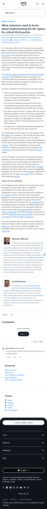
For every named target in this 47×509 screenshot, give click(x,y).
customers (31, 171)
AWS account (6, 226)
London (6, 290)
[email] (28, 488)
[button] (11, 13)
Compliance (36, 286)
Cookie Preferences (25, 499)
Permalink (5, 40)
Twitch (9, 408)
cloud (10, 250)
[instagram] (14, 488)
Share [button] (26, 40)
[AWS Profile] (43, 4)
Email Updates (12, 410)
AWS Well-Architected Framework (21, 214)
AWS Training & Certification (14, 375)
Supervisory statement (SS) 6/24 (16, 74)
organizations (25, 209)
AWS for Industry (11, 370)
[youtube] (21, 488)
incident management (9, 212)
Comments (16, 40)
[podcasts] (24, 488)
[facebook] (7, 488)
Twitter (9, 400)
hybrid (30, 212)
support (27, 174)
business (39, 150)
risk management (35, 202)
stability (7, 135)
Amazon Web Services (28, 288)
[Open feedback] (45, 254)
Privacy (5, 499)
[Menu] (43, 357)
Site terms (13, 499)
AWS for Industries (8, 21)
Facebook (10, 403)
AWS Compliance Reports (13, 380)
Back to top (22, 494)
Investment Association (36, 257)
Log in (22, 334)
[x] (3, 488)
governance (39, 295)
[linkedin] (10, 488)
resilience (5, 145)
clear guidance (6, 217)
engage (40, 167)
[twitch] (17, 488)
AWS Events (9, 372)
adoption (37, 248)
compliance (14, 298)
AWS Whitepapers (11, 377)
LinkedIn (10, 405)
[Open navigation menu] (3, 4)
